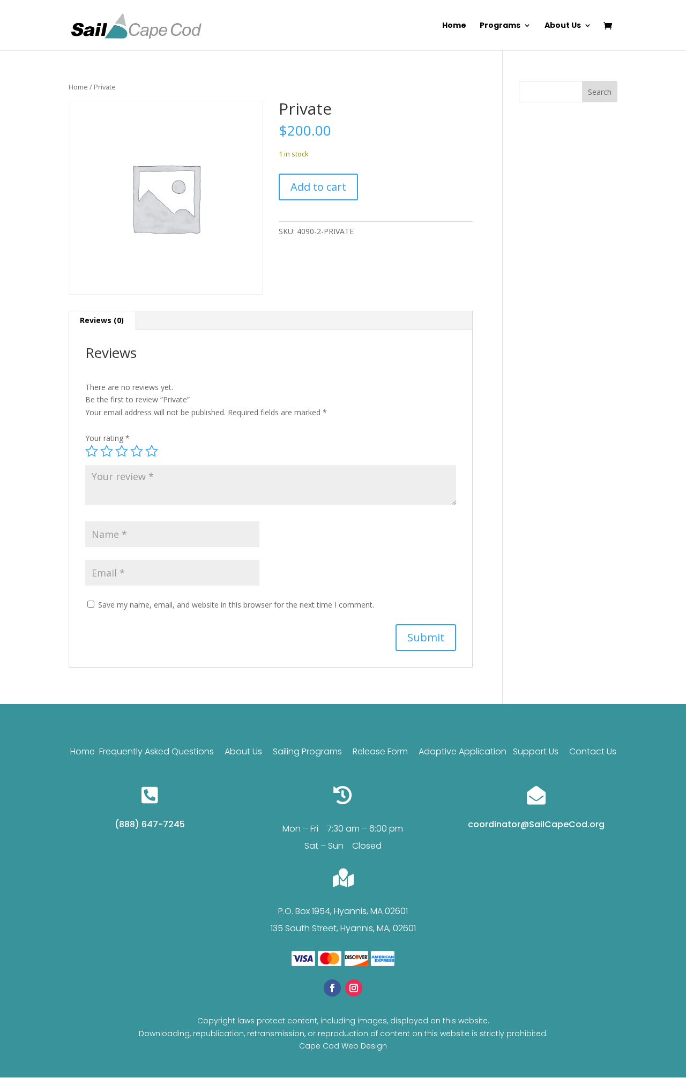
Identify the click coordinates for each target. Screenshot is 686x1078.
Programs (500, 26)
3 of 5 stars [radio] (121, 451)
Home (454, 26)
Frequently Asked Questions (156, 751)
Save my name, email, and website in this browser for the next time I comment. (236, 605)
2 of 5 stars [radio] (106, 451)
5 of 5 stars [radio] (151, 451)
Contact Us (592, 751)
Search (600, 92)
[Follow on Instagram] (353, 988)
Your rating (107, 438)
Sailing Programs (307, 751)
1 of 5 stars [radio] (91, 451)
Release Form (381, 751)
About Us (563, 26)
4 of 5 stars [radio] (136, 451)
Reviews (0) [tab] (102, 320)
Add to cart (318, 186)
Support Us (535, 751)
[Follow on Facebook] (332, 988)
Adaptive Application (462, 751)
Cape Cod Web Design (343, 1045)
